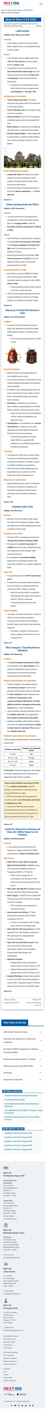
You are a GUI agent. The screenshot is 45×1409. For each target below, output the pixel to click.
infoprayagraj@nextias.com (14, 1330)
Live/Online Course (9, 1339)
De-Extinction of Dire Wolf (11, 1002)
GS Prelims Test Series (10, 1352)
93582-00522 (9, 1291)
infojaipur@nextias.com (13, 1294)
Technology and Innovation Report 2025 (18, 1066)
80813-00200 (9, 1216)
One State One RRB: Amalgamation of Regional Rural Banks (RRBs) (20, 1050)
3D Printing (7, 1073)
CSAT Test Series (8, 1355)
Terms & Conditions (9, 1380)
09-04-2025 (28, 10)
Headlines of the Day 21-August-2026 (18, 1137)
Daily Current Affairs (14, 10)
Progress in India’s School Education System (21, 1096)
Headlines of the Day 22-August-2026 (18, 1133)
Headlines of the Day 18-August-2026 (18, 1150)
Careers (5, 1375)
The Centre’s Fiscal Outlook (15, 1100)
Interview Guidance (9, 1364)
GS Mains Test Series (10, 1358)
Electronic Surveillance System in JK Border (19, 1059)
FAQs (5, 1372)
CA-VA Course (7, 1345)
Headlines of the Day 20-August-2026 (18, 1141)
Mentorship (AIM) (9, 1342)
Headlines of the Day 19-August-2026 (18, 1145)
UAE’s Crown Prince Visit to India (15, 1032)
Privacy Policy (7, 1377)
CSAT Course (7, 1348)
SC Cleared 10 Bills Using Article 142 (33, 1004)
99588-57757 (9, 1327)
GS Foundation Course (10, 1336)
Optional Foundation (10, 1361)
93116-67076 (9, 1255)
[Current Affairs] (11, 3)
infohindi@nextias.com (12, 1257)
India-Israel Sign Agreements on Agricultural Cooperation (19, 1040)
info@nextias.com (11, 1219)
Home (3, 10)
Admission (6, 1369)
